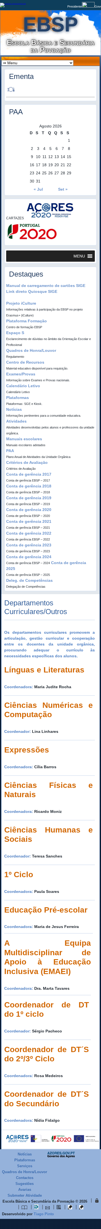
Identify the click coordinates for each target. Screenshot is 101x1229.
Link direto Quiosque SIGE (31, 291)
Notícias (14, 409)
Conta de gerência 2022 (28, 533)
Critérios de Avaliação (27, 462)
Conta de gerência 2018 (28, 486)
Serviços (24, 1166)
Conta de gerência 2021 (28, 521)
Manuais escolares (24, 439)
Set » (63, 189)
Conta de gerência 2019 (28, 498)
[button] (79, 256)
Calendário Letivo (23, 386)
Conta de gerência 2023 (28, 545)
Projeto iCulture (21, 303)
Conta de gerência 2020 (28, 509)
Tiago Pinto (44, 1214)
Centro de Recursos (25, 362)
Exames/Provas (20, 374)
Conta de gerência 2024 (28, 557)
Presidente (74, 6)
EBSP (50, 24)
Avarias (24, 1189)
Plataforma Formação (26, 321)
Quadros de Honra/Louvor (31, 350)
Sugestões (24, 1184)
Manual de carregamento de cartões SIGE (45, 285)
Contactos (24, 1178)
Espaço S (15, 332)
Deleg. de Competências (29, 580)
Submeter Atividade (25, 1195)
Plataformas (17, 397)
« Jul (38, 189)
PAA (10, 450)
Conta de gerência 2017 (28, 474)
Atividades (16, 421)
